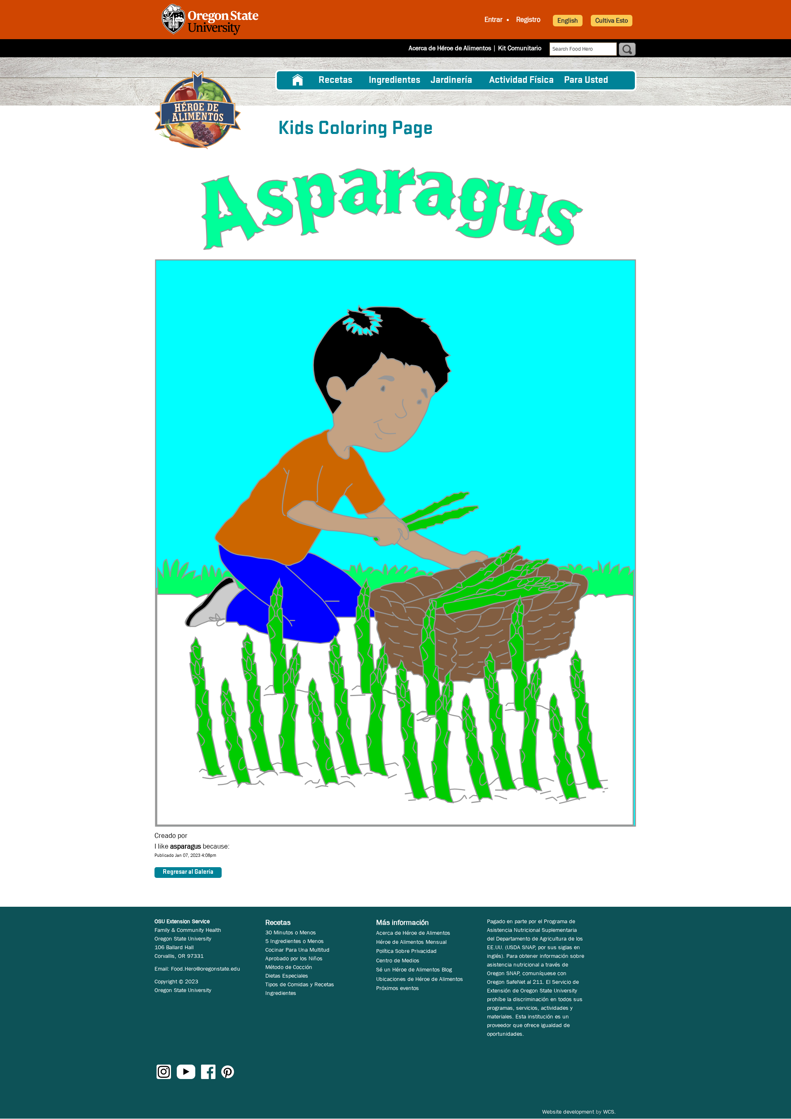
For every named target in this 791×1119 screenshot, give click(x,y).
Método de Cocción (288, 967)
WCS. (609, 1111)
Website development (568, 1111)
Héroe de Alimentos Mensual (411, 941)
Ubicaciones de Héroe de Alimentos (419, 979)
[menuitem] (297, 80)
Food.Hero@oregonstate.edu (205, 968)
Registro (528, 19)
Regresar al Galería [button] (188, 872)
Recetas (335, 80)
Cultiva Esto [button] (611, 20)
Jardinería (451, 80)
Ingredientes (394, 80)
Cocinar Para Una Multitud (297, 949)
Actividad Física (521, 80)
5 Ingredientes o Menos (294, 941)
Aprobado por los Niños (294, 958)
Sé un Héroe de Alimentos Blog (414, 969)
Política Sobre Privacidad (406, 951)
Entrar (493, 19)
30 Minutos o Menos (290, 932)
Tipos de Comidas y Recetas (299, 984)
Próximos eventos (397, 988)
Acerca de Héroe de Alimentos (450, 48)
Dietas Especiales (286, 975)
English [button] (567, 20)
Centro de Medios (397, 960)
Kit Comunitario (519, 48)
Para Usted (586, 80)
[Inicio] (197, 110)
